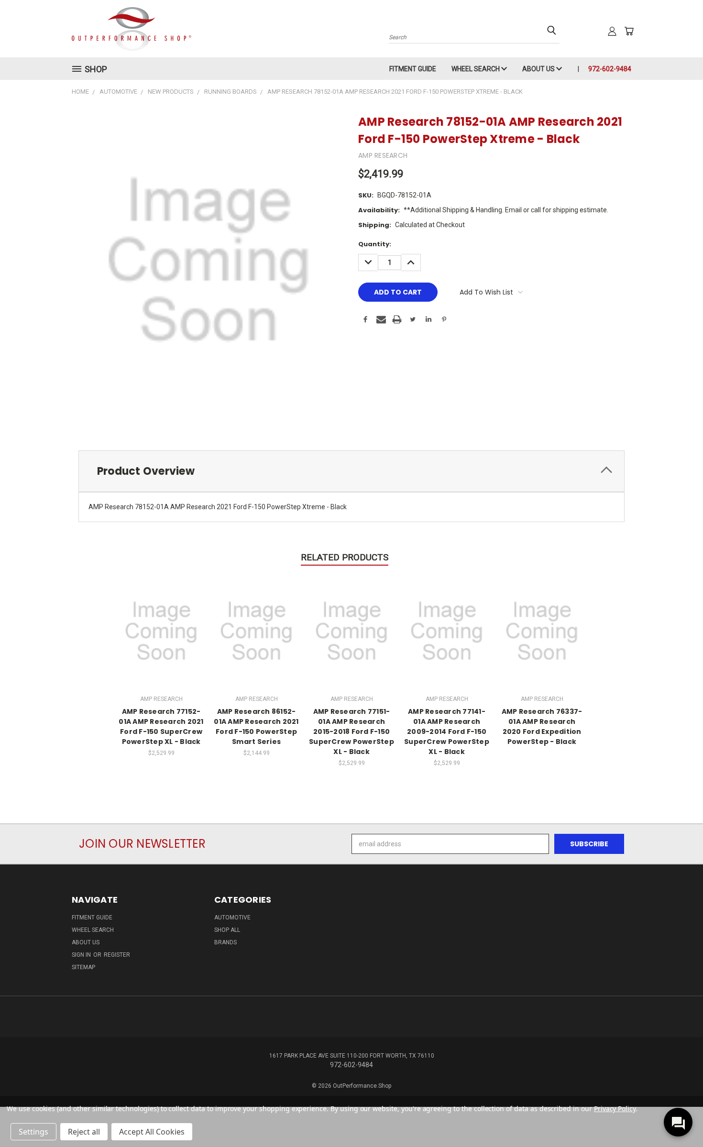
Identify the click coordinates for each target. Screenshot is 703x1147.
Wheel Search (476, 69)
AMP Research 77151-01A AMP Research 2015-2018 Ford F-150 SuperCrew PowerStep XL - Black (351, 731)
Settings (33, 1131)
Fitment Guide (412, 69)
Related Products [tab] (344, 557)
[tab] (351, 471)
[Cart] (629, 31)
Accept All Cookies (152, 1131)
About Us (539, 69)
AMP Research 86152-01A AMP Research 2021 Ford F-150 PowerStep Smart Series (256, 726)
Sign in (82, 954)
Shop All (227, 930)
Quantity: (374, 244)
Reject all (84, 1131)
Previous (678, 1117)
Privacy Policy (615, 1108)
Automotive (232, 917)
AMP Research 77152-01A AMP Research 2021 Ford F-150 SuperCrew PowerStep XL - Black (161, 726)
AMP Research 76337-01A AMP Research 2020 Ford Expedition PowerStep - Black (542, 726)
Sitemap (83, 967)
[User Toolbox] (612, 31)
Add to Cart (161, 630)
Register (117, 954)
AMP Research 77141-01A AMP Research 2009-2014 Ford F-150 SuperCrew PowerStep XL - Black (446, 731)
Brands (225, 942)
